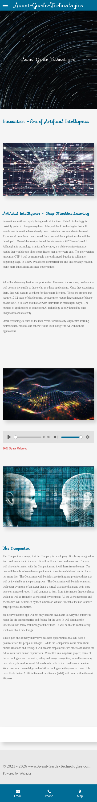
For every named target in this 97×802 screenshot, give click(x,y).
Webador (25, 773)
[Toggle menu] (5, 5)
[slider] (27, 437)
